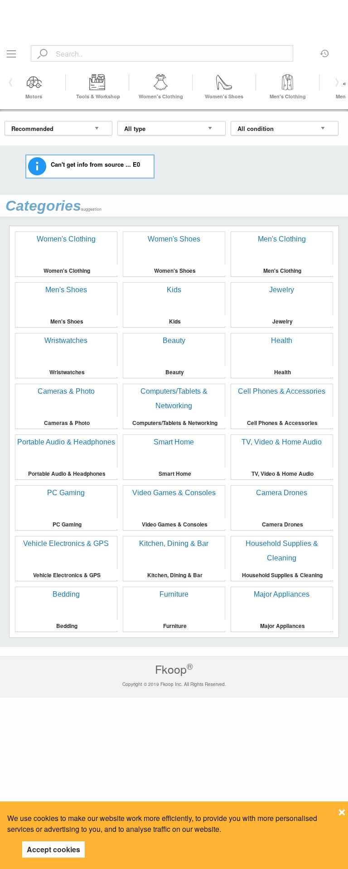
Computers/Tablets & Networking (175, 423)
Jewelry (282, 321)
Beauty (174, 372)
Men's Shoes (66, 321)
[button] (335, 82)
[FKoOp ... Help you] (174, 10)
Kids (175, 321)
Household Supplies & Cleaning (282, 575)
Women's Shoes (224, 96)
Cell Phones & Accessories (282, 423)
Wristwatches (67, 372)
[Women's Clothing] (161, 82)
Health (282, 372)
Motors (33, 96)
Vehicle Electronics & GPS (67, 575)
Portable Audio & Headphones (67, 473)
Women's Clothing (161, 96)
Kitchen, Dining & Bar (175, 575)
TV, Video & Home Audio (282, 473)
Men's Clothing (288, 96)
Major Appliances (282, 626)
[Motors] (34, 82)
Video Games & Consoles (175, 524)
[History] (324, 50)
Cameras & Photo (67, 423)
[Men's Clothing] (287, 82)
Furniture (175, 626)
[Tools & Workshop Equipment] (97, 82)
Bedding (66, 626)
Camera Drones (282, 524)
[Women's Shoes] (224, 82)
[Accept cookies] (342, 809)
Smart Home (175, 473)
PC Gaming (67, 524)
